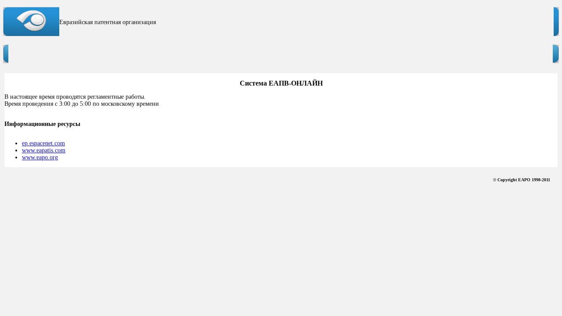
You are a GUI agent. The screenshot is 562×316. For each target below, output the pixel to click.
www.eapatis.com (43, 150)
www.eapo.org (40, 157)
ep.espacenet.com (43, 143)
